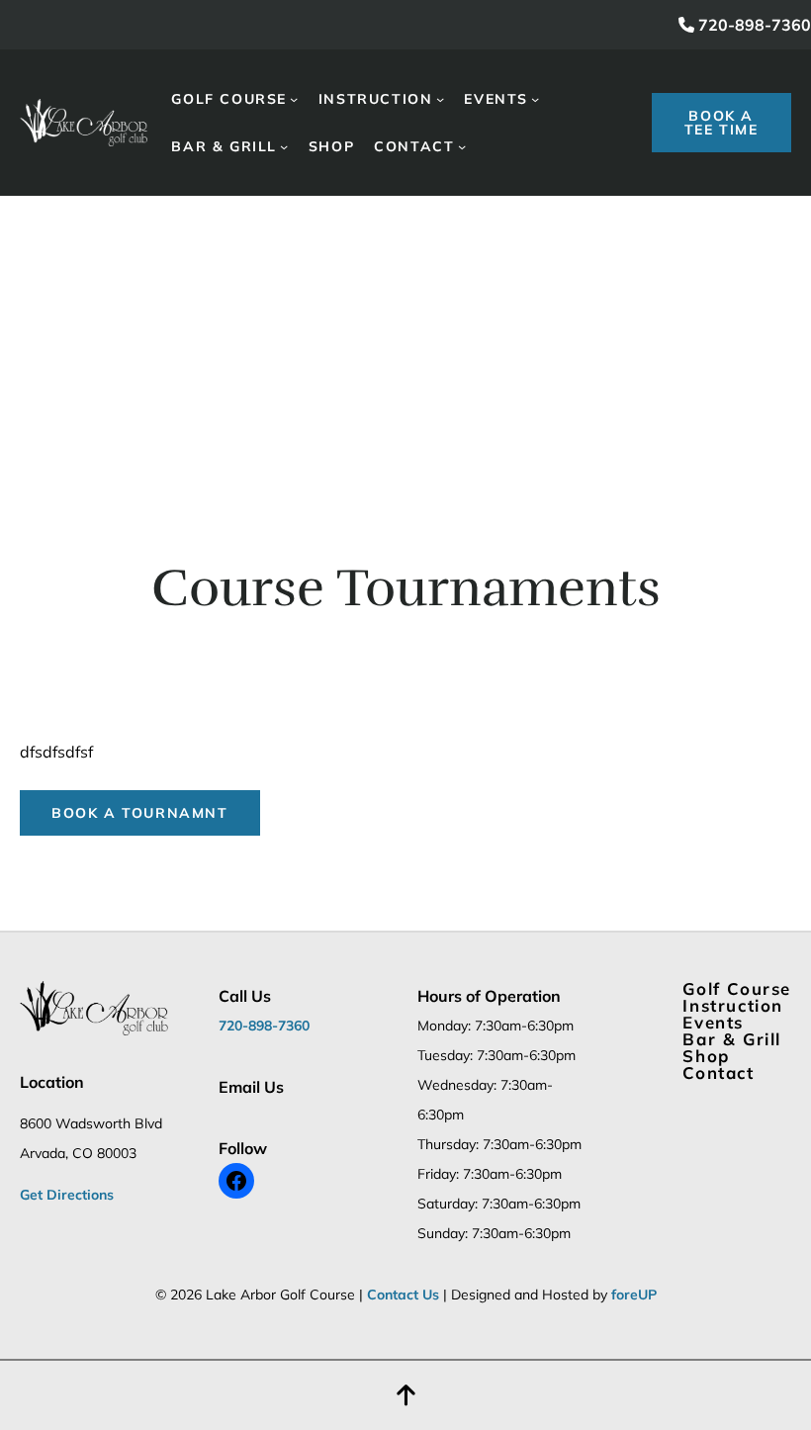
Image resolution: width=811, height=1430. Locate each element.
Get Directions (67, 1195)
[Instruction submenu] (440, 99)
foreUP (634, 1294)
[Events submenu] (535, 99)
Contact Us (403, 1294)
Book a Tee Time (721, 122)
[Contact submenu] (462, 146)
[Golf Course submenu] (294, 99)
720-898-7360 (752, 25)
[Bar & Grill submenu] (284, 146)
